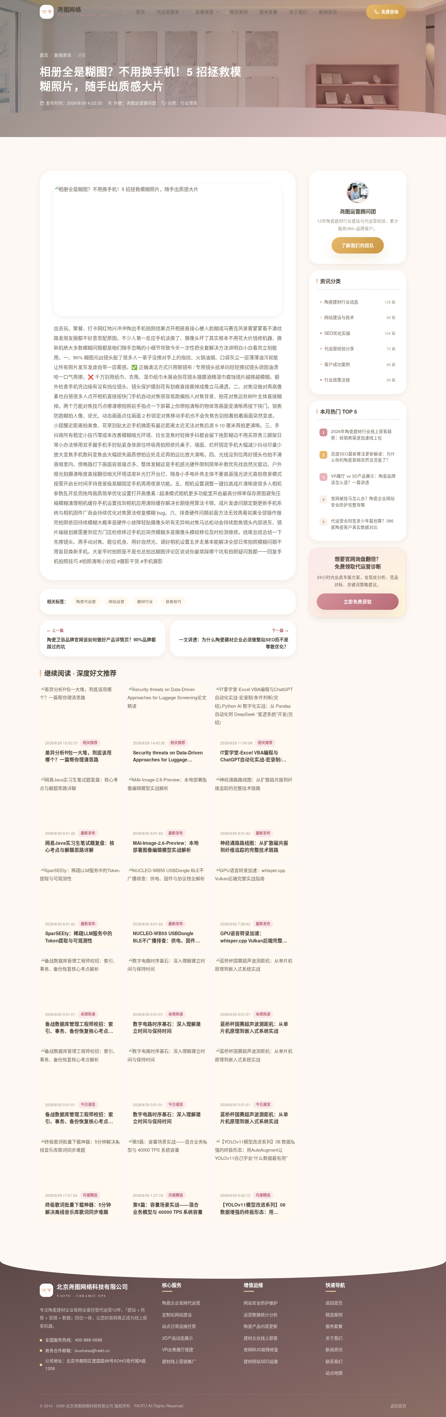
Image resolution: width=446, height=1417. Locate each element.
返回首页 (334, 1303)
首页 (140, 11)
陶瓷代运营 (86, 601)
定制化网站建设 (177, 1314)
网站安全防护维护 (261, 1303)
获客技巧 (173, 601)
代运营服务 (168, 11)
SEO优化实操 (359, 333)
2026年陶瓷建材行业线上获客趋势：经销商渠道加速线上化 (361, 434)
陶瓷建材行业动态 (359, 302)
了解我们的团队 (357, 245)
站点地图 (334, 1373)
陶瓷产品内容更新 (261, 1326)
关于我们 (298, 11)
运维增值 (204, 11)
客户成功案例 (359, 364)
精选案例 (239, 11)
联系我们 (334, 1361)
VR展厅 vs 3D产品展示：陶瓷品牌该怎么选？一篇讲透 (363, 479)
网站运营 (116, 601)
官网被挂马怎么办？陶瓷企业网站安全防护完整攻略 (363, 501)
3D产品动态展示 (177, 1338)
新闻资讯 (328, 11)
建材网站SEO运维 (261, 1361)
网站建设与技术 (359, 317)
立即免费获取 (358, 602)
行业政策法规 (359, 380)
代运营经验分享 (359, 349)
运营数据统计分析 (261, 1314)
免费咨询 (389, 11)
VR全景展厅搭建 (177, 1349)
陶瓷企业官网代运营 (181, 1303)
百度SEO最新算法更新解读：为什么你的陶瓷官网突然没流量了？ (363, 457)
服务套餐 (268, 11)
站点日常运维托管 (179, 1326)
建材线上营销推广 (179, 1361)
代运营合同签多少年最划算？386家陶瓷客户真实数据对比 (362, 524)
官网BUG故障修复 (261, 1349)
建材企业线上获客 (261, 1338)
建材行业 (145, 601)
